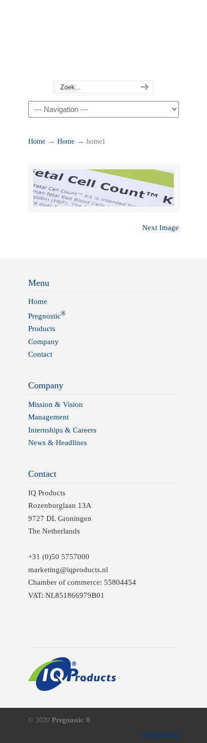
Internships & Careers (62, 430)
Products (41, 329)
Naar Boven (160, 733)
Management (48, 417)
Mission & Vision (55, 404)
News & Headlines (57, 443)
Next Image (160, 228)
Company (43, 342)
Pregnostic (103, 40)
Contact (40, 354)
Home (36, 141)
